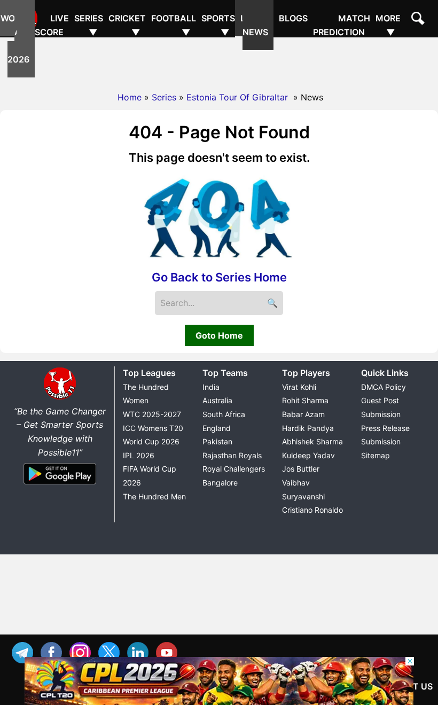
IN (140, 651)
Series (164, 97)
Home (130, 97)
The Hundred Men (154, 496)
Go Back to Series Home (219, 277)
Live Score (52, 25)
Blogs (293, 18)
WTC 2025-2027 (152, 414)
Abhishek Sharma (312, 441)
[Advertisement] (219, 61)
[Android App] (59, 485)
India (211, 386)
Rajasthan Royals (232, 455)
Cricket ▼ (127, 25)
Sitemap (375, 455)
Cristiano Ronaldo (312, 509)
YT (169, 651)
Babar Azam (303, 414)
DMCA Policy (383, 386)
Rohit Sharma (305, 400)
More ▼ (388, 25)
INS (82, 651)
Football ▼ (173, 25)
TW (111, 651)
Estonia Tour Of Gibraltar (238, 97)
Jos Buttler (300, 468)
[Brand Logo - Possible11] (60, 397)
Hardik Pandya (308, 428)
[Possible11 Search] (419, 20)
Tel (25, 651)
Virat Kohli (299, 386)
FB (54, 651)
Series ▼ (88, 25)
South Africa (223, 414)
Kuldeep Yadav (308, 455)
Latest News (256, 25)
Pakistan (217, 441)
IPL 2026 (138, 455)
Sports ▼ (218, 25)
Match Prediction (341, 25)
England (216, 428)
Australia (217, 400)
